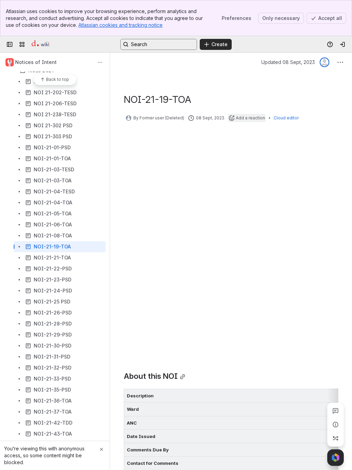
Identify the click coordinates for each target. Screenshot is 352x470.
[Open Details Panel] (335, 424)
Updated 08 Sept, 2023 (288, 62)
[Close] (101, 449)
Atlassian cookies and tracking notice (120, 25)
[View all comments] (335, 410)
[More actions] (100, 62)
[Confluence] (40, 44)
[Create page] (335, 438)
